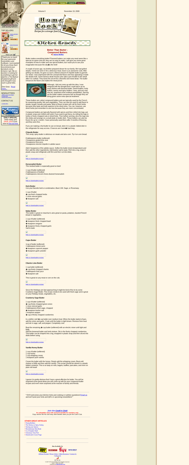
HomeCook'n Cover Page (34, 435)
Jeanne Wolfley (58, 54)
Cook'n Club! (61, 411)
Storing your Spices (32, 427)
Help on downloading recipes (35, 158)
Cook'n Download (14, 45)
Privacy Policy (54, 454)
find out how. (13, 123)
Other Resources (64, 454)
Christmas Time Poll (32, 433)
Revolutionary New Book (33, 429)
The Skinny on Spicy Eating (34, 425)
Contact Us (73, 454)
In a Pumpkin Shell (32, 431)
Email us (83, 395)
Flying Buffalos (30, 423)
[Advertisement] (50, 402)
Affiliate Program (43, 454)
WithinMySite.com (60, 464)
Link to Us (58, 455)
